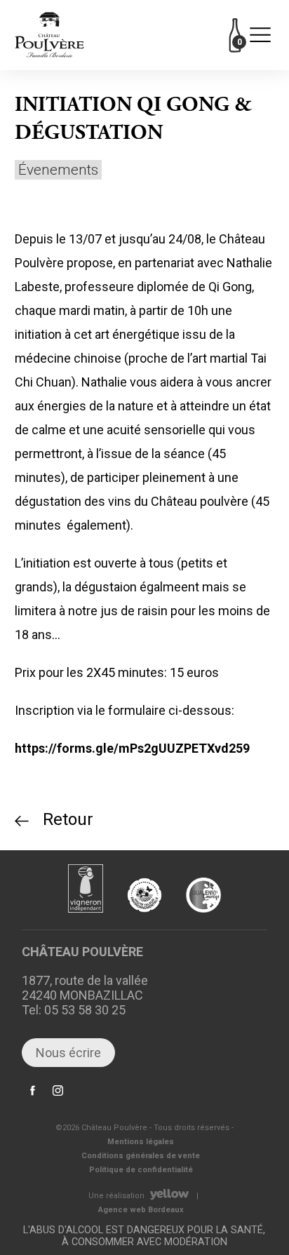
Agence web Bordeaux (141, 1209)
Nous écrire (68, 1052)
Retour (68, 819)
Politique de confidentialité (141, 1169)
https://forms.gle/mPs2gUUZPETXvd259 (132, 748)
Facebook (33, 1098)
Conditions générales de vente (140, 1155)
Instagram (58, 1098)
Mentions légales (140, 1141)
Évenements (58, 169)
